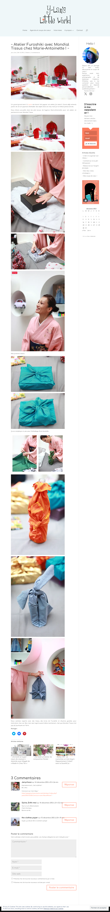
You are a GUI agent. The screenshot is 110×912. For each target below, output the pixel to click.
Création (27, 52)
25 (89, 225)
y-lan (14, 52)
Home (25, 30)
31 (86, 228)
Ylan (88, 236)
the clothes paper (30, 818)
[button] (38, 132)
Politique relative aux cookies (53, 908)
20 (94, 222)
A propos (68, 30)
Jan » (89, 230)
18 (88, 222)
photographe (86, 77)
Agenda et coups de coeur (40, 30)
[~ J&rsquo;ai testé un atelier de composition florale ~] (43, 750)
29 (99, 225)
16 (83, 222)
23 (83, 225)
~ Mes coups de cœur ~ (90, 176)
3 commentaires (35, 52)
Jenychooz (27, 782)
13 (94, 219)
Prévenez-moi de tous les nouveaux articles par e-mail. (32, 882)
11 (88, 219)
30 (83, 228)
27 (94, 225)
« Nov (84, 230)
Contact (80, 30)
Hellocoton (93, 236)
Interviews (58, 30)
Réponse (69, 784)
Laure (30, 104)
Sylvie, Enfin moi (29, 803)
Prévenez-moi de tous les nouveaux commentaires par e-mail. (34, 879)
